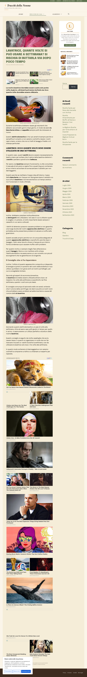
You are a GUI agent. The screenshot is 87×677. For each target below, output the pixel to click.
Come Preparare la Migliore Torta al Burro (69, 137)
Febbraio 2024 (68, 200)
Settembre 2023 (68, 215)
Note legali (80, 672)
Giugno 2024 (67, 188)
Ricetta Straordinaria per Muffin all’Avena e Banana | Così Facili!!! (69, 120)
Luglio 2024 (67, 185)
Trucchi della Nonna (19, 5)
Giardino (56, 14)
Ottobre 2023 (67, 212)
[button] (68, 14)
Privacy (64, 672)
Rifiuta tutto (17, 671)
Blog (64, 232)
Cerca (65, 83)
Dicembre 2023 (68, 206)
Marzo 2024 (67, 197)
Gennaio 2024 (67, 203)
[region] (18, 665)
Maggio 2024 (67, 191)
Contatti (75, 672)
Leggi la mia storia (70, 45)
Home (21, 14)
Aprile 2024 (66, 194)
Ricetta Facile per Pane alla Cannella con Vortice (69, 110)
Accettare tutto (26, 671)
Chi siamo (69, 672)
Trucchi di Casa (35, 14)
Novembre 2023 (68, 209)
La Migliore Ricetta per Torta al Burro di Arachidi (70, 130)
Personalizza (8, 671)
